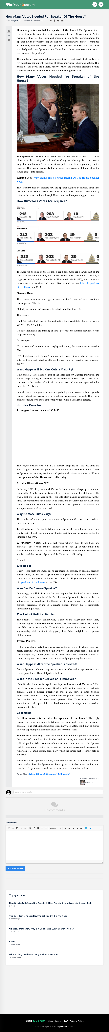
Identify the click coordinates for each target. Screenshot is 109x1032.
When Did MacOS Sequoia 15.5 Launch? (49, 774)
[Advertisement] (58, 439)
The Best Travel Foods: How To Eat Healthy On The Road (38, 916)
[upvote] (9, 30)
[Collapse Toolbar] (101, 829)
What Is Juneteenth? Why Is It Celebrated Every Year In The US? (41, 929)
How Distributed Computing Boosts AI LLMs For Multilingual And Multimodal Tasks (50, 903)
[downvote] (9, 40)
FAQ (66, 1021)
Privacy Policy (77, 1021)
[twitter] (50, 20)
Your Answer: (11, 823)
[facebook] (53, 20)
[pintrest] (57, 20)
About (51, 1021)
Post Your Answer (15, 868)
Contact (59, 1021)
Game (12, 941)
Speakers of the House (32, 582)
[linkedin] (61, 20)
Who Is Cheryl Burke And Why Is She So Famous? (33, 954)
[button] (9, 828)
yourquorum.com (66, 1026)
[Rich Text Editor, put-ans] (54, 845)
